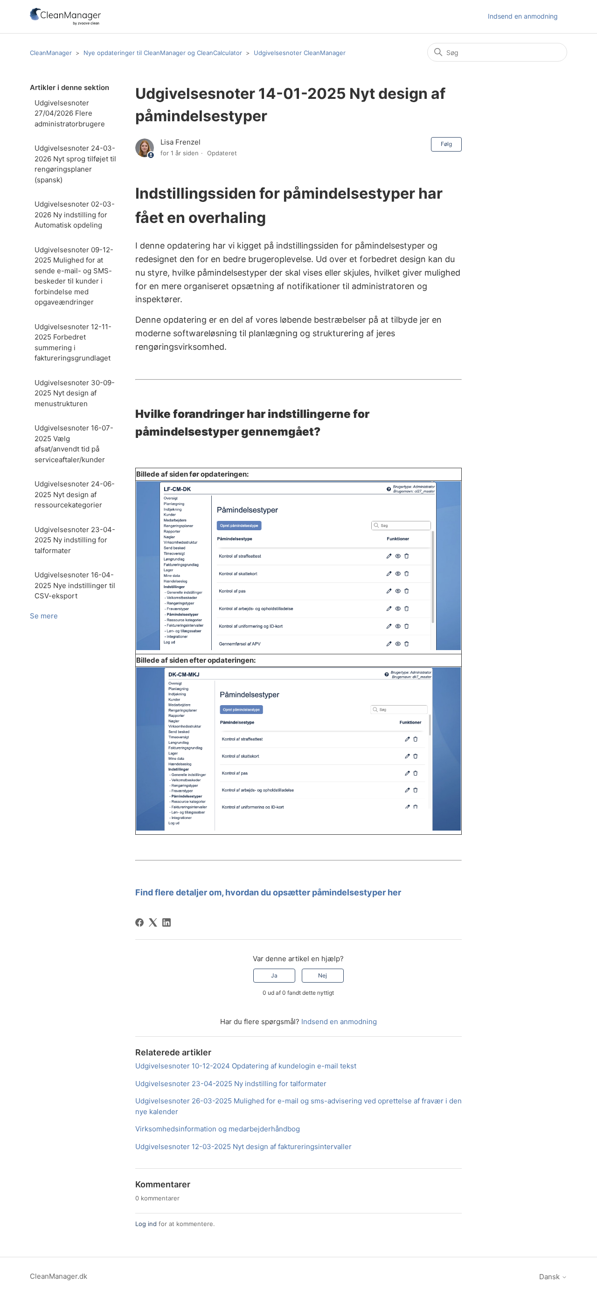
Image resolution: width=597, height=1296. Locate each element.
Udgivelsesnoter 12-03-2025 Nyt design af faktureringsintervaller (243, 1146)
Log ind (146, 1223)
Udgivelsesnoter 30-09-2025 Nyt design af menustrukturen (75, 393)
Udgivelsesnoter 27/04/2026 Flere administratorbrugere (70, 113)
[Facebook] (139, 922)
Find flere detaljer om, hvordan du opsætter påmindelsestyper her (268, 892)
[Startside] (65, 16)
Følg (446, 143)
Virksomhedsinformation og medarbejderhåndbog (217, 1128)
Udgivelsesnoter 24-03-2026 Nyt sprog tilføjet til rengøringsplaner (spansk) (75, 164)
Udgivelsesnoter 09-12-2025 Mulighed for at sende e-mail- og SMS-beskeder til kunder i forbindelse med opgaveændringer (74, 276)
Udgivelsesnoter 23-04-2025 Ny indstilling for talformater (75, 540)
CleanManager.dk (58, 1276)
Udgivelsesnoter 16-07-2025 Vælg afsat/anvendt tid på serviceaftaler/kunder (74, 443)
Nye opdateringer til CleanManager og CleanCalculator (162, 52)
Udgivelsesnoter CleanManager (300, 52)
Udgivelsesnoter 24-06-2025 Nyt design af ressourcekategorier (75, 494)
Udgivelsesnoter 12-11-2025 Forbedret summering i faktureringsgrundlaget (73, 342)
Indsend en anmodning (523, 16)
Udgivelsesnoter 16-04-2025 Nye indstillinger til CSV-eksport (75, 585)
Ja (274, 975)
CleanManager (51, 52)
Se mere (44, 615)
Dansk (550, 1277)
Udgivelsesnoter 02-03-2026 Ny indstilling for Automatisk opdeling (75, 214)
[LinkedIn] (166, 922)
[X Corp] (153, 922)
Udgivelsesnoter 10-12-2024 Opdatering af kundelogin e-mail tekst (245, 1065)
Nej (322, 975)
